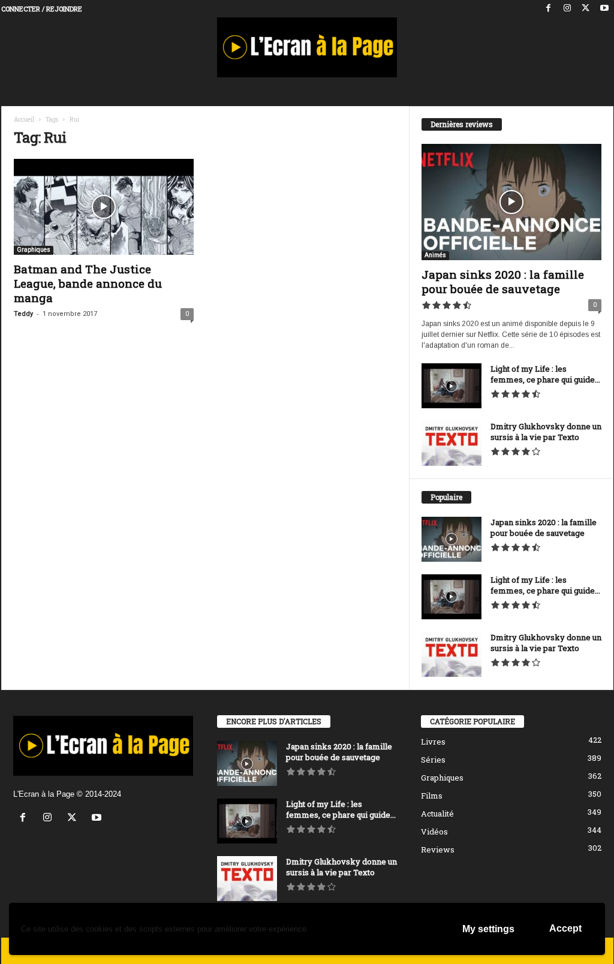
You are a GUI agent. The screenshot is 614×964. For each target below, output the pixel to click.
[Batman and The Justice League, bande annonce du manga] (104, 207)
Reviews (438, 849)
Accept (565, 928)
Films (432, 795)
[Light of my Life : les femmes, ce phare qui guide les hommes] (451, 385)
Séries (433, 759)
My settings (488, 929)
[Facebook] (548, 8)
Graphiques (33, 249)
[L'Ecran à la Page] (307, 47)
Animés (435, 255)
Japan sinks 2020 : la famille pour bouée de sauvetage (503, 281)
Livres (433, 741)
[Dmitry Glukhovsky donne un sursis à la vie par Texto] (451, 443)
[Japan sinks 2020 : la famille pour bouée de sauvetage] (511, 202)
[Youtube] (604, 8)
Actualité (437, 813)
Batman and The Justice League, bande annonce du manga (88, 283)
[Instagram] (567, 8)
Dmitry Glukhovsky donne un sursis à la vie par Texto (545, 431)
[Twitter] (586, 8)
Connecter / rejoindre (41, 8)
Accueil (24, 119)
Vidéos (434, 831)
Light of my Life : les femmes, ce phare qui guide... (545, 374)
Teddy (23, 314)
